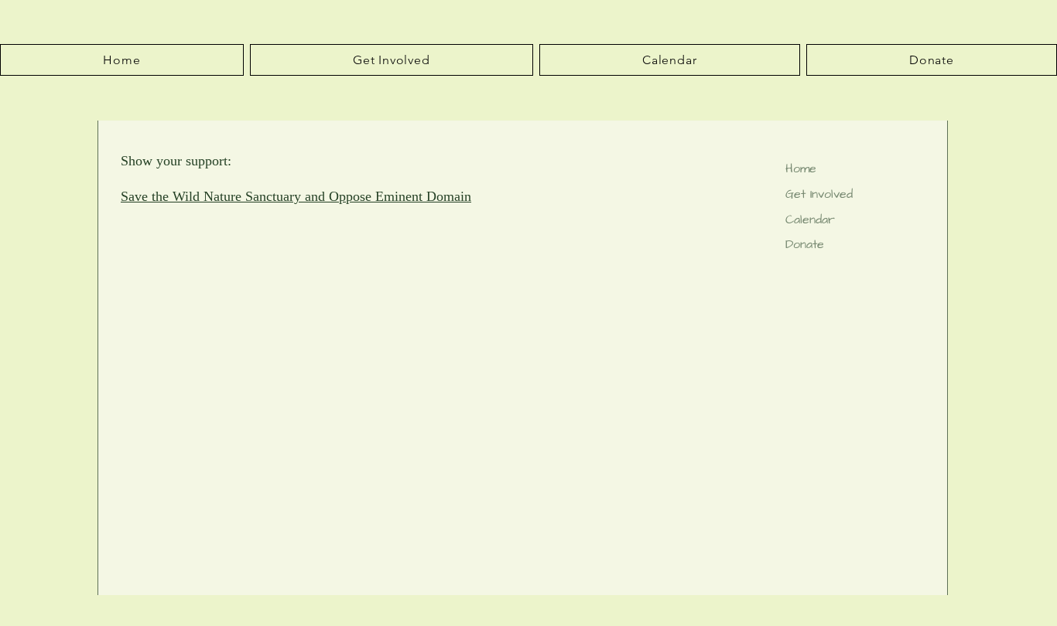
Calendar (810, 219)
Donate (804, 244)
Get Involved (819, 193)
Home (800, 168)
